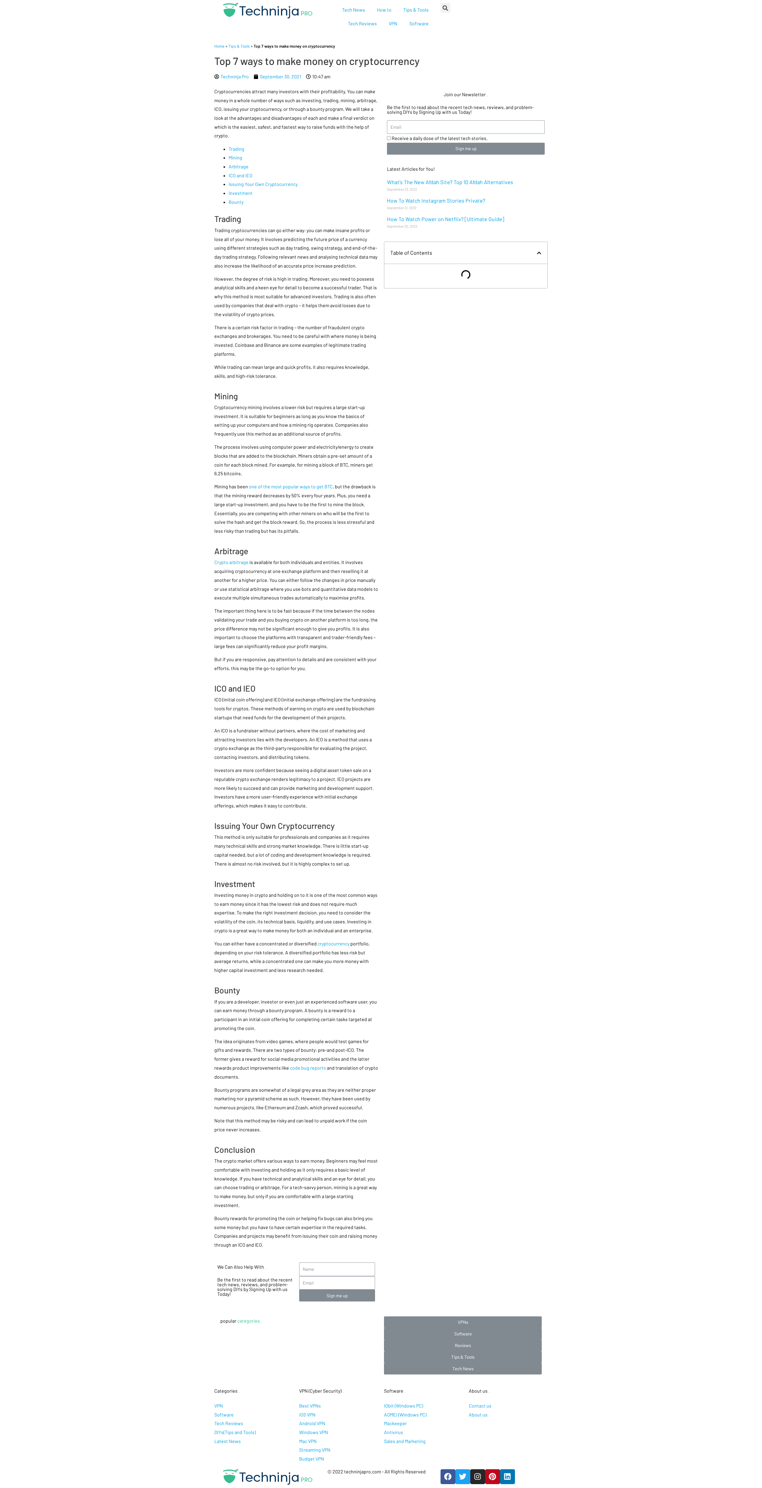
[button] (463, 1322)
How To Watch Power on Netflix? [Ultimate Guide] (445, 219)
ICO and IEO (240, 175)
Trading (236, 149)
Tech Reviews (362, 23)
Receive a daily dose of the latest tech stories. (440, 138)
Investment (241, 193)
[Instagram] (477, 1476)
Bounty (236, 202)
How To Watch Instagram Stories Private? (436, 200)
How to (384, 10)
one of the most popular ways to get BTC (291, 486)
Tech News (353, 10)
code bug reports (308, 1068)
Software (419, 23)
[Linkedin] (507, 1476)
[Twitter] (462, 1476)
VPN (393, 23)
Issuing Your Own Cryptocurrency (263, 184)
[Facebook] (448, 1476)
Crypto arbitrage (231, 562)
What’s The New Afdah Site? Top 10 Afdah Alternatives (450, 182)
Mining (235, 157)
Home (219, 46)
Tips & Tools (416, 10)
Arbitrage (239, 166)
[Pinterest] (492, 1476)
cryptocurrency (333, 943)
